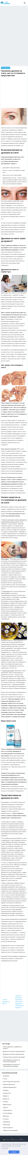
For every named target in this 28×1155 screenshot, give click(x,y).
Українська (7, 1139)
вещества (6, 1099)
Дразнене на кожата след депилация (14, 1051)
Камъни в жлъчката (9, 1084)
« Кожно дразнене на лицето (5, 1001)
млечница (6, 1116)
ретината (6, 1119)
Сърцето (5, 1107)
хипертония (6, 1124)
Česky (23, 1139)
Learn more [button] (5, 1148)
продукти (6, 1096)
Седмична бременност (9, 1087)
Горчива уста (7, 1093)
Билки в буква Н (8, 1127)
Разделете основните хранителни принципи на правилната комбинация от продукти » (19, 1001)
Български (15, 1139)
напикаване (6, 1122)
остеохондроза (7, 1113)
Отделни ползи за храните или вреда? (14, 1057)
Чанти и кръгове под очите (11, 1081)
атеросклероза (7, 1110)
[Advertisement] (14, 20)
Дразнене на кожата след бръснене (13, 1054)
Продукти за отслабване (10, 1130)
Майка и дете (7, 1104)
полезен (5, 1101)
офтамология (5, 67)
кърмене (5, 1090)
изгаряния (6, 1076)
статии (5, 1078)
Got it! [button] (14, 1152)
